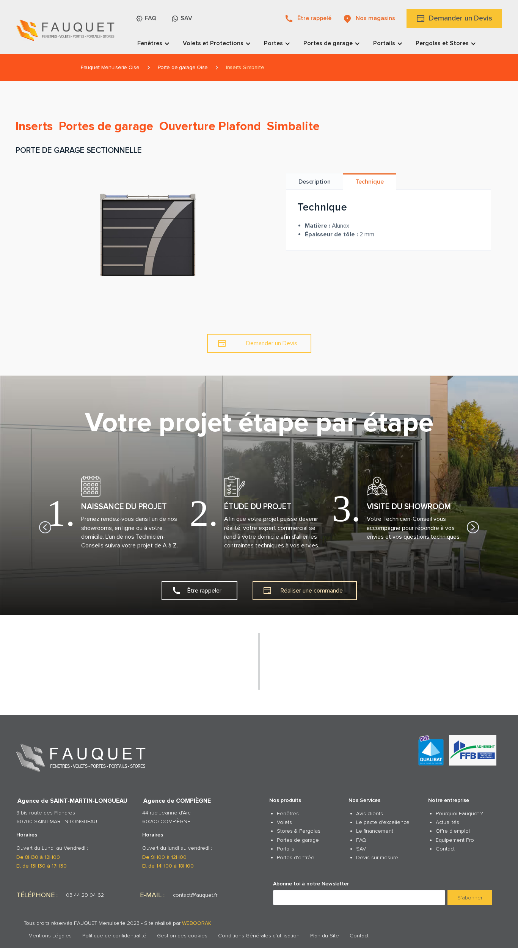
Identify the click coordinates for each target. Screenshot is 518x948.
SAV (361, 849)
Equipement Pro (455, 840)
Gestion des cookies (182, 935)
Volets (284, 822)
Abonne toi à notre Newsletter (311, 883)
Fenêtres (288, 813)
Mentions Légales (50, 935)
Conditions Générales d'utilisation (259, 935)
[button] (151, 43)
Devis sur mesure (377, 857)
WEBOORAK (196, 923)
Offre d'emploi (453, 831)
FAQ (361, 840)
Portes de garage (298, 840)
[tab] (314, 181)
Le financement (374, 831)
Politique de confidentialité (114, 935)
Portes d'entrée (295, 857)
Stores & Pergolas (298, 831)
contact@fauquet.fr (195, 895)
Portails (285, 849)
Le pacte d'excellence (383, 822)
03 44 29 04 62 (85, 895)
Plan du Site (324, 935)
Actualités (447, 822)
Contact (445, 849)
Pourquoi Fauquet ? (459, 813)
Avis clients (369, 813)
